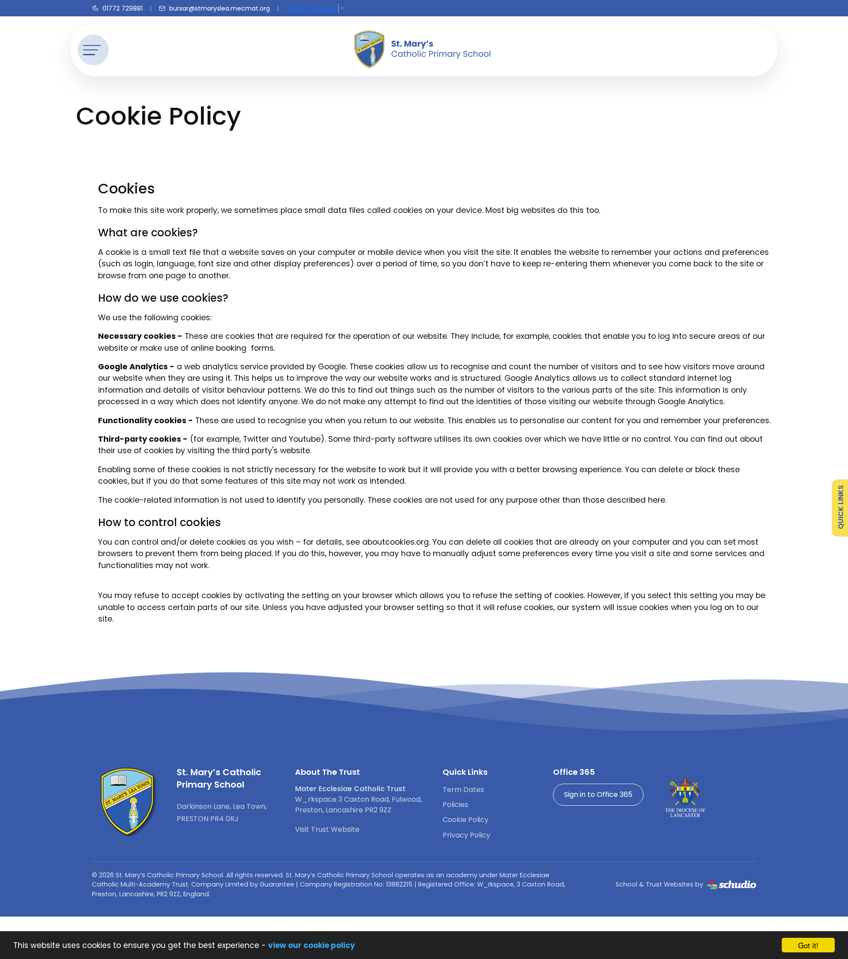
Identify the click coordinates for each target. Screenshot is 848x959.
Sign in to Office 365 (598, 794)
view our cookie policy (311, 945)
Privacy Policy (466, 835)
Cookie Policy (465, 820)
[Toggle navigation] (93, 49)
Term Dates (463, 790)
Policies (455, 805)
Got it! (808, 945)
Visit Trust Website (327, 829)
